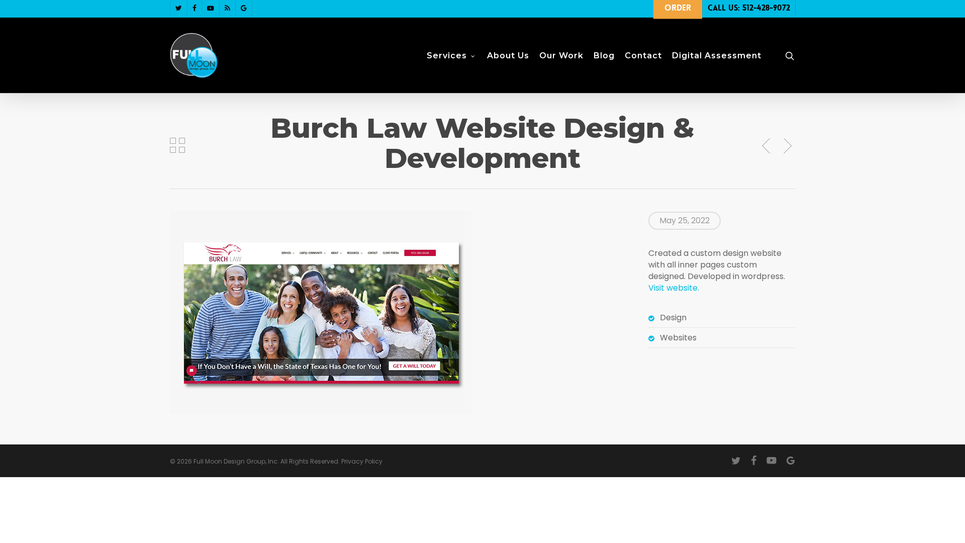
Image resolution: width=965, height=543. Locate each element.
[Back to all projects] (177, 145)
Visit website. (673, 288)
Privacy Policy (361, 461)
